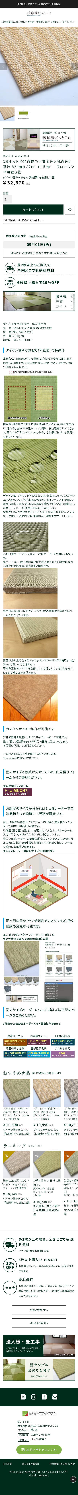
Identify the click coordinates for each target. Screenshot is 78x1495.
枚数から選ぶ (42, 21)
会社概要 (7, 1464)
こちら (63, 253)
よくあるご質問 (38, 1323)
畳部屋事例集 (39, 1048)
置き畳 (31, 21)
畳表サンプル (15, 1036)
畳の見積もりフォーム (15, 786)
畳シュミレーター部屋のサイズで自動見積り (28, 851)
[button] (3, 1102)
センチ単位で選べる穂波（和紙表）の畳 (25, 938)
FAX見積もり (62, 1036)
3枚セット (55, 21)
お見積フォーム (39, 1036)
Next (74, 66)
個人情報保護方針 (30, 1464)
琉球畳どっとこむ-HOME (13, 21)
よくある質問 (62, 1048)
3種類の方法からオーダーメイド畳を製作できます (32, 1023)
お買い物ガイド (38, 1310)
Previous (3, 66)
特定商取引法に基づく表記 (62, 1464)
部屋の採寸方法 (15, 1048)
